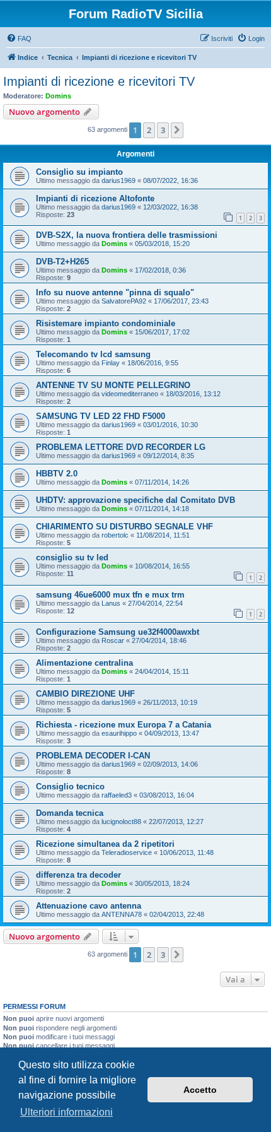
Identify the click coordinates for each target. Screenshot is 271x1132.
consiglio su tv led (72, 557)
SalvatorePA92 (123, 301)
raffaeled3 (116, 795)
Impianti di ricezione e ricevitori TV (99, 81)
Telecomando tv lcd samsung (93, 354)
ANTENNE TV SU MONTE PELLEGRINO (113, 385)
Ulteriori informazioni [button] (66, 1112)
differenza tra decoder (78, 875)
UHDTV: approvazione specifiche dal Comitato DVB (135, 500)
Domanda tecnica (69, 813)
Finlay (110, 363)
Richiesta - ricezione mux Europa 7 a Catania (123, 724)
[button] (177, 130)
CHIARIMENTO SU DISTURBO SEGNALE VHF (124, 526)
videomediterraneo (129, 394)
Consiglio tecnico (70, 786)
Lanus (110, 603)
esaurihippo (119, 733)
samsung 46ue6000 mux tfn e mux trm (110, 594)
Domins (58, 96)
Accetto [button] (200, 1090)
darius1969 (118, 180)
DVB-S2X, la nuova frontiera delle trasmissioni (126, 235)
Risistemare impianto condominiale (105, 323)
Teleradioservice (126, 852)
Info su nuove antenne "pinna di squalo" (115, 292)
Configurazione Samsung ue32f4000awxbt (117, 632)
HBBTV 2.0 (57, 473)
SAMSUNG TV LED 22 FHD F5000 (100, 416)
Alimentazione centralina (84, 663)
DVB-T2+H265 (62, 261)
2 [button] (149, 130)
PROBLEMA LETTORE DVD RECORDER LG (120, 447)
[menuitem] (19, 38)
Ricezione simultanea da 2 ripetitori (105, 844)
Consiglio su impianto (79, 172)
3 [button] (163, 130)
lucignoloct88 (121, 821)
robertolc (115, 535)
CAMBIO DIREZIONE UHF (85, 694)
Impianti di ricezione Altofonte (95, 198)
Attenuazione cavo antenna (88, 906)
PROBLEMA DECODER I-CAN (93, 755)
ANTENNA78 (121, 914)
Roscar (112, 640)
